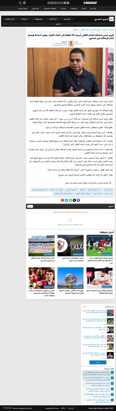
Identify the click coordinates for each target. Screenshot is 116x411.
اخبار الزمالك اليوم (94, 190)
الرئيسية (93, 8)
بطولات (90, 408)
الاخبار (84, 8)
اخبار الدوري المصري (40, 190)
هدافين (58, 24)
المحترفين (35, 8)
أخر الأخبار (53, 19)
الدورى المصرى (22, 8)
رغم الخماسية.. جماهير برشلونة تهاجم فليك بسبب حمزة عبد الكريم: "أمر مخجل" (96, 373)
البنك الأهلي (72, 101)
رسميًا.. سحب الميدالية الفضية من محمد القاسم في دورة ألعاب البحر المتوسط (97, 379)
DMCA (63, 408)
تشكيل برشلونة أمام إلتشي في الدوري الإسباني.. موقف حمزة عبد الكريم (98, 390)
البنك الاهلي (97, 193)
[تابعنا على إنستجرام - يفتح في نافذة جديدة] (52, 3)
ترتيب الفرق (10, 19)
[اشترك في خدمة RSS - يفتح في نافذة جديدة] (68, 3)
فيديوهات (73, 8)
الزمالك (66, 144)
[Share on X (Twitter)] (74, 200)
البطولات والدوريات (49, 8)
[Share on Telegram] (66, 200)
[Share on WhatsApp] (70, 200)
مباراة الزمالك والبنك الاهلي (63, 193)
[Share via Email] (62, 200)
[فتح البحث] (20, 3)
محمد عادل (108, 193)
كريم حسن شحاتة (56, 190)
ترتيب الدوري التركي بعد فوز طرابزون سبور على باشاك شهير (98, 401)
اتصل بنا (71, 408)
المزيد (84, 306)
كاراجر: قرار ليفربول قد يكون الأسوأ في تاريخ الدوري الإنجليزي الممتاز (97, 384)
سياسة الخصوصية (52, 408)
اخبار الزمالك (108, 190)
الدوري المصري (71, 190)
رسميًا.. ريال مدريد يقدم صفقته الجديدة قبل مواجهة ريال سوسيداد (97, 395)
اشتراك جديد (66, 212)
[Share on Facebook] (78, 200)
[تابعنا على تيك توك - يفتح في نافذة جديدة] (58, 3)
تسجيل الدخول (78, 212)
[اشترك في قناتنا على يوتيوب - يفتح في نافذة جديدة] (55, 3)
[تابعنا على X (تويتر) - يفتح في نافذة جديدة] (61, 3)
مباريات (63, 8)
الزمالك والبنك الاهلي (83, 193)
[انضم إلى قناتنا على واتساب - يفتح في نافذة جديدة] (64, 3)
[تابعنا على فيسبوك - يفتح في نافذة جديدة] (49, 3)
